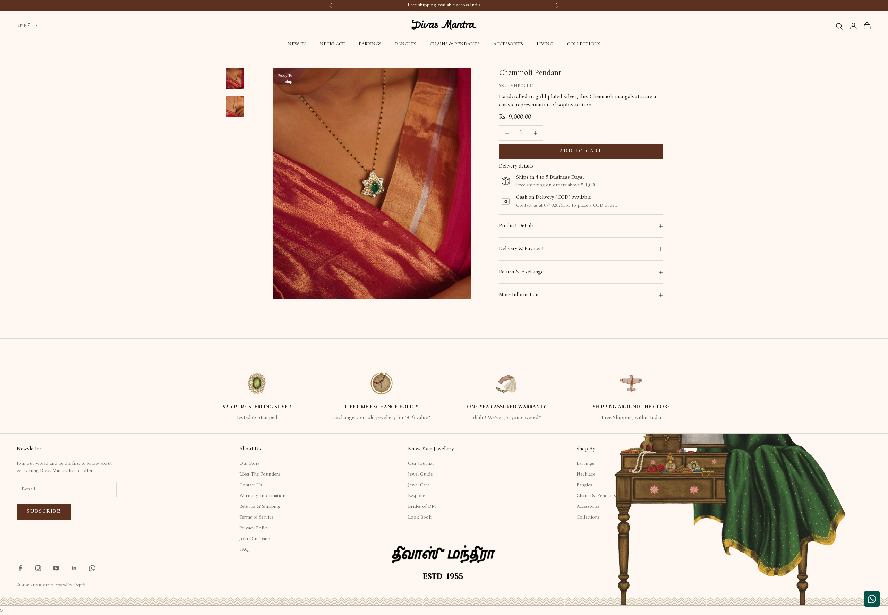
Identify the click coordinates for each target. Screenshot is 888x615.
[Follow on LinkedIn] (74, 568)
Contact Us (250, 485)
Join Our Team (254, 539)
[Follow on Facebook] (20, 568)
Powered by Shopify (70, 585)
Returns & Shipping (259, 506)
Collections (583, 44)
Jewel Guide (420, 474)
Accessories (508, 44)
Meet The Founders (259, 474)
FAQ (244, 549)
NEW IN (297, 44)
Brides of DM (422, 506)
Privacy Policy (254, 528)
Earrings (370, 44)
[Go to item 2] (235, 79)
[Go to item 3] (235, 107)
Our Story (249, 463)
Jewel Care (418, 485)
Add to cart (581, 151)
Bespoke (416, 496)
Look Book (420, 517)
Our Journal (421, 463)
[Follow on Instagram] (38, 568)
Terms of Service (256, 517)
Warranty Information (262, 496)
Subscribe (44, 511)
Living (545, 44)
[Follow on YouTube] (56, 568)
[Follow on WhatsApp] (92, 568)
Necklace (332, 44)
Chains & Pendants (454, 44)
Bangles (405, 44)
